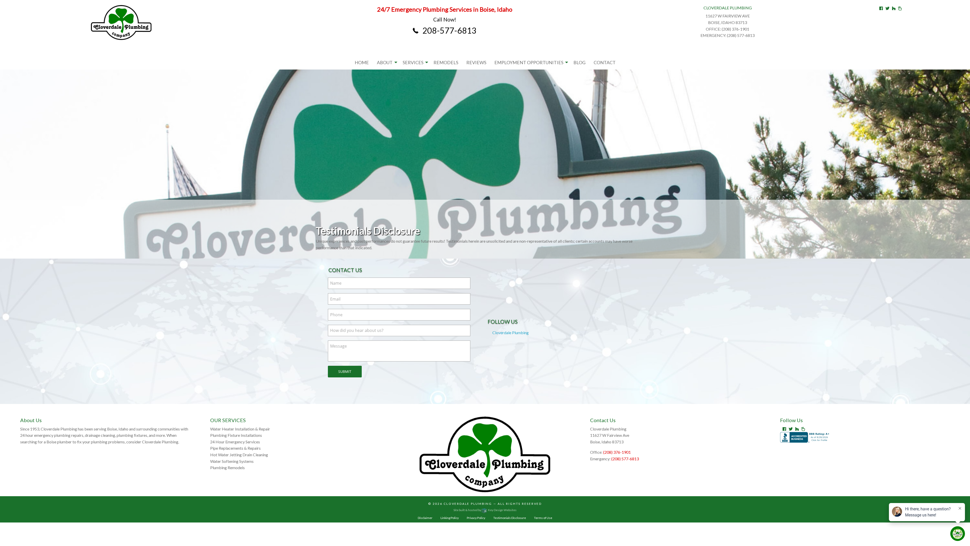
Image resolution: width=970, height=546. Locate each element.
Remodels (445, 62)
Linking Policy (450, 518)
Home (362, 62)
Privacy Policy (476, 518)
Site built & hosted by (485, 510)
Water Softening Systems (232, 461)
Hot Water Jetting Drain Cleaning (239, 454)
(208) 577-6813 (625, 458)
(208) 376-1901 (617, 452)
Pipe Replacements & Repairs (235, 448)
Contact (605, 62)
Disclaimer (425, 518)
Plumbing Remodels (227, 467)
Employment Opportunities (528, 62)
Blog (579, 62)
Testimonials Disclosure (509, 518)
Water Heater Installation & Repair (240, 428)
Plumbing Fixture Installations (236, 435)
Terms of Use (543, 518)
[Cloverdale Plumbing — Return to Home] (121, 22)
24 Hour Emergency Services (235, 441)
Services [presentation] (413, 62)
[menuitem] (362, 62)
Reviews (476, 62)
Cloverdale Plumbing (510, 332)
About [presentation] (385, 62)
